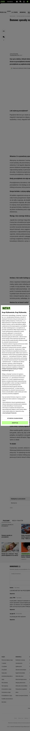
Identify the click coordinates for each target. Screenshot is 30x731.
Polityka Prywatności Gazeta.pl (10, 368)
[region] (15, 365)
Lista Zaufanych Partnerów (9, 413)
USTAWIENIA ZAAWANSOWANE (15, 418)
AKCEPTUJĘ (15, 422)
